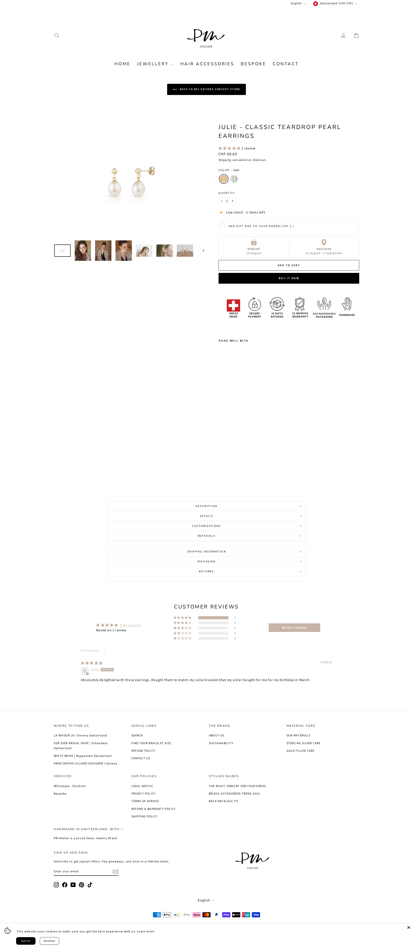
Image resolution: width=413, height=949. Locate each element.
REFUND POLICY (143, 751)
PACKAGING (206, 561)
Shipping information (206, 552)
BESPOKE (253, 64)
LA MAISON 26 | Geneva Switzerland (80, 735)
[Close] (409, 927)
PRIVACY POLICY (143, 794)
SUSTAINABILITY (221, 743)
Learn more (145, 931)
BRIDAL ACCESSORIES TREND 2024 (234, 794)
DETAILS (206, 516)
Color (229, 170)
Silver (234, 179)
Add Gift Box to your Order (261, 226)
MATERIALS (206, 536)
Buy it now (289, 278)
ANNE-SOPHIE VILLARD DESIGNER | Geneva (85, 763)
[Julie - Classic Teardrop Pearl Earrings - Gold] (221, 472)
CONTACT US (140, 758)
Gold (223, 179)
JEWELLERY (154, 64)
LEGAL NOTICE (142, 786)
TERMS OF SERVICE (145, 801)
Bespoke (60, 794)
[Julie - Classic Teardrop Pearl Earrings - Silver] (227, 472)
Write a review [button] (294, 627)
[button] (230, 148)
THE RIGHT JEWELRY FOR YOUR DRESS (237, 786)
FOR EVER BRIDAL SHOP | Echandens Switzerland (81, 746)
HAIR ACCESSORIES (207, 64)
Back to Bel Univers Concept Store (209, 89)
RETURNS (206, 571)
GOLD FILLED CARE (301, 751)
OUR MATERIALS (298, 735)
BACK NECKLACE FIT (224, 801)
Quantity (227, 193)
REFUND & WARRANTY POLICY (153, 809)
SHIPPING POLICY (144, 816)
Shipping (225, 160)
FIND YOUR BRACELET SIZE (151, 743)
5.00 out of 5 (130, 625)
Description (206, 506)
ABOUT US (216, 735)
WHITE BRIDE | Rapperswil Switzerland (83, 756)
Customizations (206, 526)
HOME (122, 64)
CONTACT (286, 64)
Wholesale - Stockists (70, 786)
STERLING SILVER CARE (304, 743)
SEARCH (137, 735)
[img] (92, 663)
